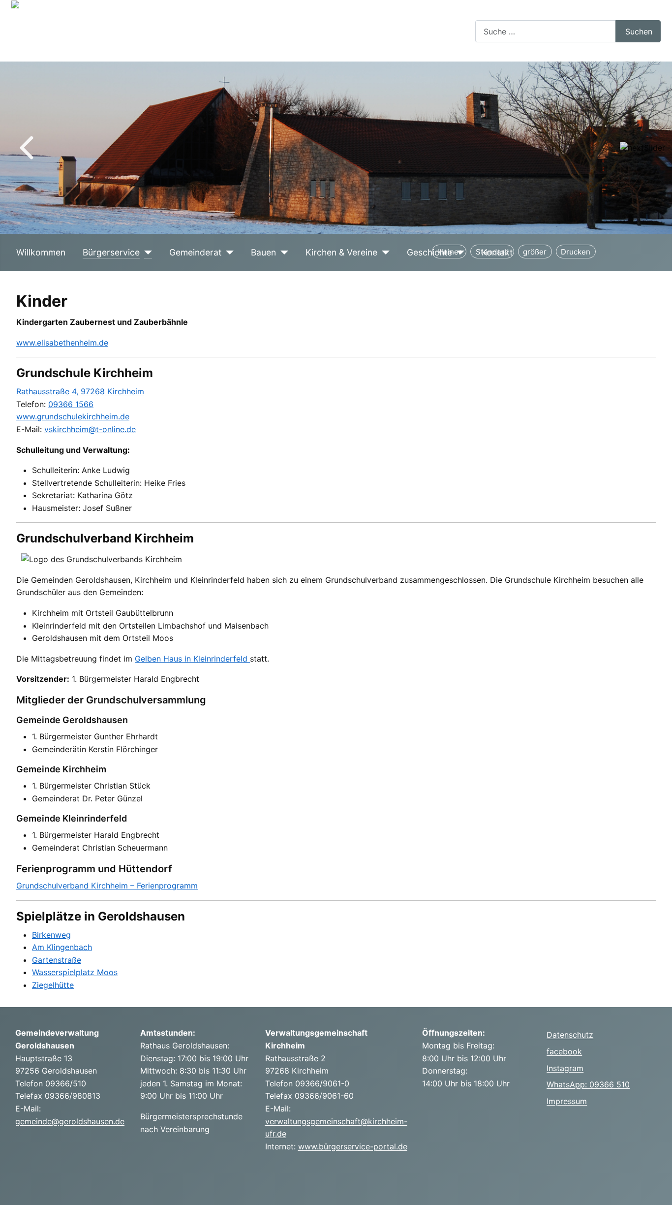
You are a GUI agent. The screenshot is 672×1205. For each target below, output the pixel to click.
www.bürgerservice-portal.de (352, 1146)
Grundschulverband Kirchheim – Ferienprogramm (107, 885)
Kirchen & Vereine (341, 252)
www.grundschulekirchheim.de (72, 416)
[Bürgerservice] (146, 252)
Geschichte (429, 252)
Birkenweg (51, 935)
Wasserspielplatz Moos (75, 972)
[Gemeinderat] (227, 252)
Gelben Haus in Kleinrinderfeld (192, 659)
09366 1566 (70, 404)
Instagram (565, 1068)
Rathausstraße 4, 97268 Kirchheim (80, 391)
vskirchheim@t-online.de (90, 429)
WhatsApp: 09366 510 (588, 1084)
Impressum (567, 1101)
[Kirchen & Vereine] (383, 252)
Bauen (263, 252)
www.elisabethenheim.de (62, 343)
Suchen (638, 31)
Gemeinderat (195, 252)
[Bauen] (282, 252)
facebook (564, 1051)
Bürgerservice (111, 252)
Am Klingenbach (62, 947)
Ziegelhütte (53, 985)
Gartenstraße (56, 960)
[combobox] (545, 31)
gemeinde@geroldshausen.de (69, 1121)
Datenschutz (570, 1035)
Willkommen (40, 252)
